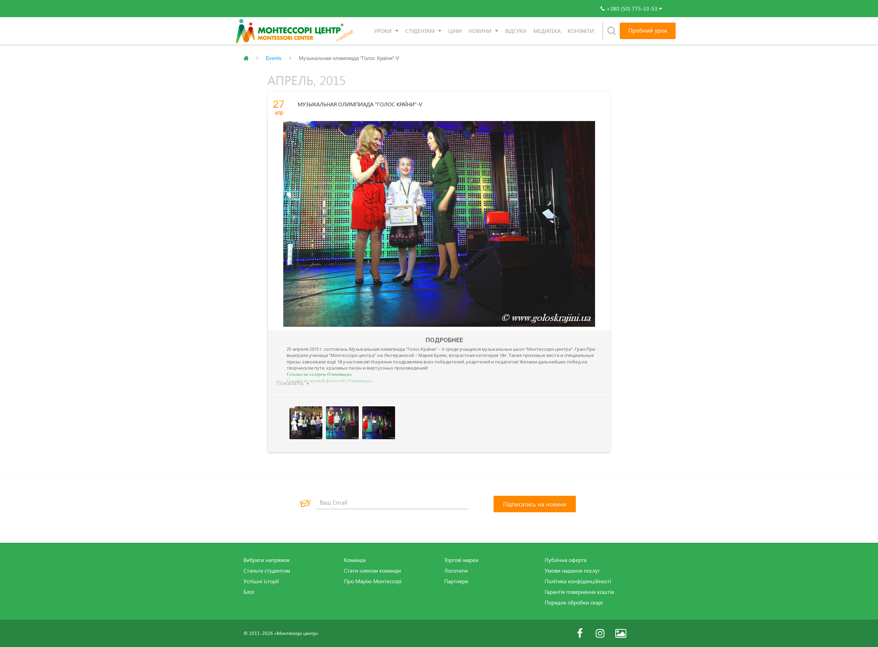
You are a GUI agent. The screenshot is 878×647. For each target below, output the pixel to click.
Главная (246, 58)
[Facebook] (579, 633)
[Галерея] (621, 633)
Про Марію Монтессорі (373, 581)
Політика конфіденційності (578, 581)
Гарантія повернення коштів (579, 592)
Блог (249, 592)
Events (274, 58)
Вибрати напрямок (267, 560)
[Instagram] (600, 633)
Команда (355, 560)
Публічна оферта (565, 560)
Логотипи (456, 570)
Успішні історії (261, 581)
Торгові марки (461, 560)
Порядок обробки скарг (574, 602)
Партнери (456, 581)
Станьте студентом (267, 570)
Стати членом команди (372, 570)
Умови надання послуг (572, 570)
